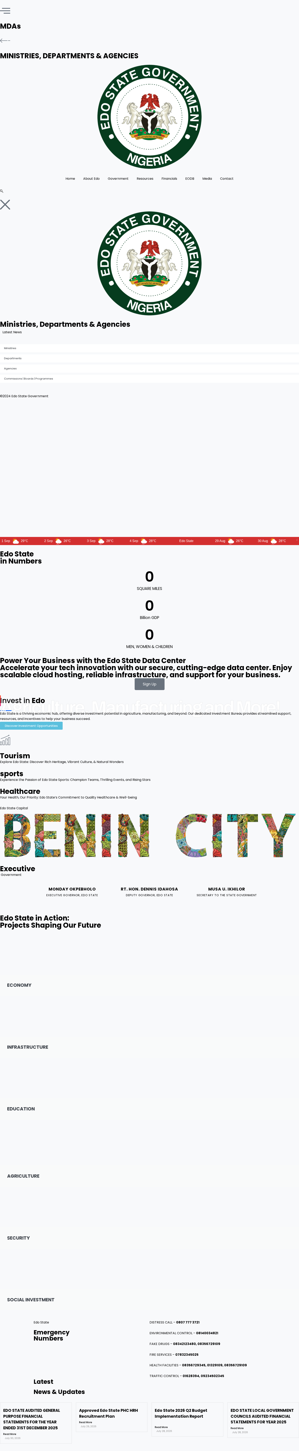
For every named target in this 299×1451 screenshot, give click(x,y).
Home (70, 178)
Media (207, 178)
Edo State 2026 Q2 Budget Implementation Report (181, 1413)
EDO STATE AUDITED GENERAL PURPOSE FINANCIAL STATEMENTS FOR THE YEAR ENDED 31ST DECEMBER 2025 (112, 332)
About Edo (91, 178)
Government (118, 178)
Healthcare (20, 791)
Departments (13, 358)
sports (11, 774)
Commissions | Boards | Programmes (28, 379)
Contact (227, 178)
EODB (189, 178)
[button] (1, 191)
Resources (145, 178)
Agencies (10, 368)
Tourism (15, 756)
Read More (9, 1434)
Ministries (10, 348)
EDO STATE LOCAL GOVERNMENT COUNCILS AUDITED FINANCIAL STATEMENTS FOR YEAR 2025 (262, 1416)
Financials (169, 178)
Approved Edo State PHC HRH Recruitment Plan (108, 1413)
